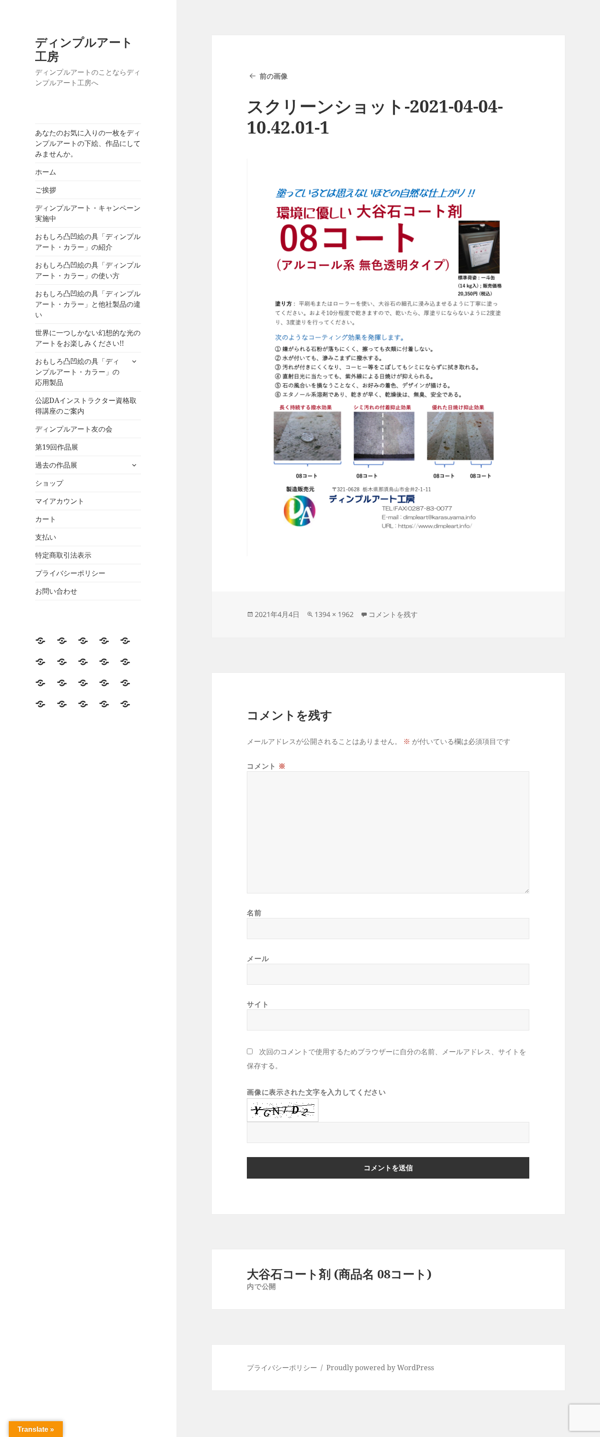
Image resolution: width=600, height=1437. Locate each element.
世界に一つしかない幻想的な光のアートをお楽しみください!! (88, 338)
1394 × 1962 (334, 614)
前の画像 (274, 76)
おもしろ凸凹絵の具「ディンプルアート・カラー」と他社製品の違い (88, 304)
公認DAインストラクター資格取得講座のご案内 (86, 406)
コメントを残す (393, 614)
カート (45, 519)
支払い (45, 537)
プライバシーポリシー (70, 573)
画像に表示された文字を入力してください (316, 1092)
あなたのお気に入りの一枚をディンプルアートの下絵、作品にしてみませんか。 (88, 143)
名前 (254, 913)
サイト (258, 1004)
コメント (266, 766)
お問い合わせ (56, 591)
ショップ (49, 483)
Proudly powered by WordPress (380, 1367)
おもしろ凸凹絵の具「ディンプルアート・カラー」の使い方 (88, 270)
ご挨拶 (45, 190)
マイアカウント (59, 501)
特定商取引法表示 (63, 555)
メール (258, 958)
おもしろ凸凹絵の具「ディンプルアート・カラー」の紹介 (88, 242)
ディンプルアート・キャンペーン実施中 (88, 213)
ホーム (45, 172)
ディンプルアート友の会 (73, 429)
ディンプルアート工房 (84, 49)
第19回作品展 (56, 447)
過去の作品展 (56, 465)
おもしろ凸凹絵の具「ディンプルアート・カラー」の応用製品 (77, 371)
